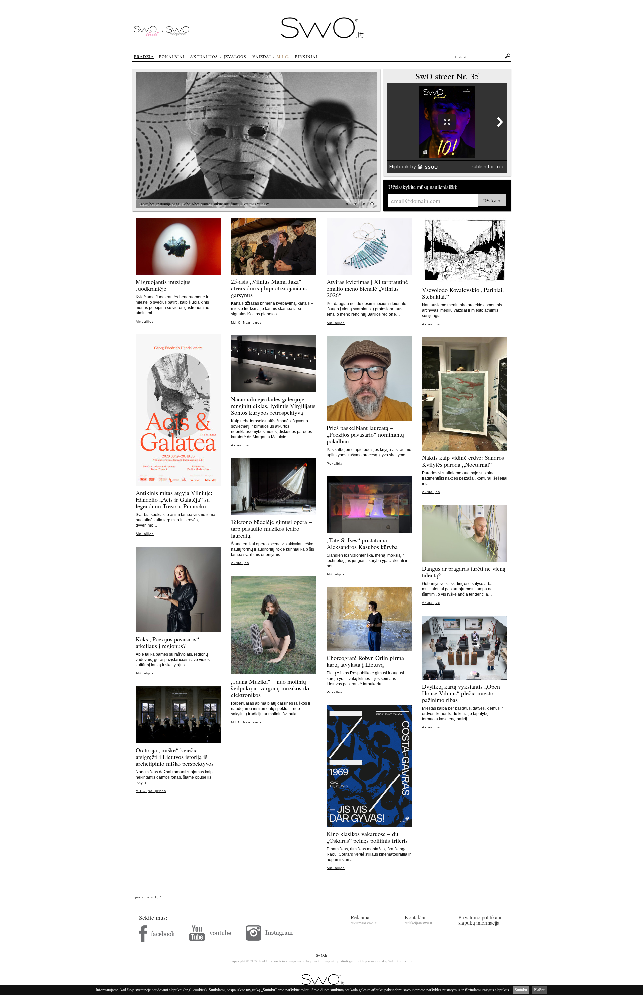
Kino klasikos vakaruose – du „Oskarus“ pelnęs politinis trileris (367, 837)
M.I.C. (236, 322)
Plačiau (539, 990)
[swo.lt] (322, 36)
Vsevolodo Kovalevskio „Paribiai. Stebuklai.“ (463, 293)
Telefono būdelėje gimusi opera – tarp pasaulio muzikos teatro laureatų (271, 528)
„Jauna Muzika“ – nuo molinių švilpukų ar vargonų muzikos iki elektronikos (270, 688)
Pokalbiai (335, 463)
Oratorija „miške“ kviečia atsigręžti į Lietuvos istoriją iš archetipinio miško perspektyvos (175, 756)
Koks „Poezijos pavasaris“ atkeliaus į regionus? (167, 642)
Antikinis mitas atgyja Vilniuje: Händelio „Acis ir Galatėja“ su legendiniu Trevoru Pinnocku (174, 499)
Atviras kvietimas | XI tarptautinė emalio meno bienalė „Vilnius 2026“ (367, 288)
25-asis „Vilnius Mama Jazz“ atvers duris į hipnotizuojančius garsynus (269, 288)
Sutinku (521, 990)
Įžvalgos (235, 56)
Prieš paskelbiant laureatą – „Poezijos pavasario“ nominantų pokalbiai (365, 434)
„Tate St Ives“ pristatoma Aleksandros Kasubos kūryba (362, 543)
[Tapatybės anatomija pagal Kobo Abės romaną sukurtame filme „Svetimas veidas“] (256, 140)
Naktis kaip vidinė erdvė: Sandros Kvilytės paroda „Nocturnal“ (463, 460)
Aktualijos (145, 321)
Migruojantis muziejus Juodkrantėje (163, 285)
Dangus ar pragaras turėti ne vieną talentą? (463, 571)
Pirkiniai (306, 56)
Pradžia (144, 56)
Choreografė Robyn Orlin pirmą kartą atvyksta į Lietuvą (365, 661)
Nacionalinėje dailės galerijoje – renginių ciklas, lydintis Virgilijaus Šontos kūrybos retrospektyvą (273, 405)
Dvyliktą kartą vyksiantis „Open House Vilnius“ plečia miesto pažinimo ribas (461, 693)
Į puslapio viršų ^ (147, 897)
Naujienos (252, 322)
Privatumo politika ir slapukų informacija (480, 920)
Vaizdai (261, 56)
